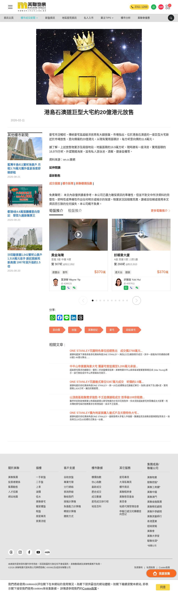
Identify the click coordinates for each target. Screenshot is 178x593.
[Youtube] (38, 552)
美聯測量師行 (154, 516)
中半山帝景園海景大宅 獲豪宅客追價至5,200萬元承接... (104, 366)
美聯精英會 (125, 491)
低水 (38, 496)
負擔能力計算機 (72, 506)
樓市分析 (126, 17)
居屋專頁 (41, 516)
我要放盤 (164, 573)
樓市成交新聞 (28, 17)
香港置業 (152, 521)
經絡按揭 (152, 526)
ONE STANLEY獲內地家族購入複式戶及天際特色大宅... (104, 412)
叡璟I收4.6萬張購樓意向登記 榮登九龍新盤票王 (23, 213)
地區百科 (96, 506)
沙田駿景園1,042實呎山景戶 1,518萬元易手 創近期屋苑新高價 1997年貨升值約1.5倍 (24, 260)
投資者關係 (14, 482)
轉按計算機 (70, 511)
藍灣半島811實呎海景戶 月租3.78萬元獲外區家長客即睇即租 (24, 168)
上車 (38, 486)
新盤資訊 (50, 17)
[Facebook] (29, 552)
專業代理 (69, 482)
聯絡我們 (69, 496)
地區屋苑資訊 (69, 17)
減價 (38, 491)
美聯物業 (152, 477)
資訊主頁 (9, 17)
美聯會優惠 (144, 17)
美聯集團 (13, 477)
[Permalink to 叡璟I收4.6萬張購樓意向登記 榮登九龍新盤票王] (24, 197)
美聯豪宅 (41, 501)
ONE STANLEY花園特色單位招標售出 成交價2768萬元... (106, 350)
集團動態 (13, 486)
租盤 (38, 511)
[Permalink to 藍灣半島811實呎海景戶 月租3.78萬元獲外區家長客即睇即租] (24, 150)
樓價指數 (96, 477)
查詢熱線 (69, 491)
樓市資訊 (124, 486)
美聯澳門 (152, 496)
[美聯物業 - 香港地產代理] (32, 7)
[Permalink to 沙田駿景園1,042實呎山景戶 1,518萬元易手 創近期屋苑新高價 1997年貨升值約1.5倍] (24, 240)
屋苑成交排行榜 (100, 501)
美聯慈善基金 (126, 496)
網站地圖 (13, 496)
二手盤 (39, 482)
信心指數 (96, 482)
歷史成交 (96, 491)
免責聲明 (138, 567)
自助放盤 (69, 477)
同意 (163, 587)
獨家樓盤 (41, 506)
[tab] (56, 210)
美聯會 (151, 531)
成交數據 (96, 496)
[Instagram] (20, 552)
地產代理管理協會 (129, 506)
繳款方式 (69, 516)
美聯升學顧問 (154, 511)
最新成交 (96, 486)
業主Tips (106, 17)
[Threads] (11, 552)
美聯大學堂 (153, 535)
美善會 (123, 501)
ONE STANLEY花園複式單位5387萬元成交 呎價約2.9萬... (107, 381)
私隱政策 (151, 567)
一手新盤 (41, 477)
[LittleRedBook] (47, 552)
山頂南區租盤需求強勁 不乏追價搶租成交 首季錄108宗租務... (107, 397)
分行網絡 (69, 486)
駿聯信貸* (152, 540)
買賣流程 (41, 521)
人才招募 (13, 491)
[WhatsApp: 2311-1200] (153, 7)
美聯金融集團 (154, 501)
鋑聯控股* (152, 482)
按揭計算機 (70, 501)
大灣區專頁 (125, 482)
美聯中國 (152, 492)
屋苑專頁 (124, 477)
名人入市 (89, 17)
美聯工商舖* (153, 487)
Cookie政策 (89, 588)
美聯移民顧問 (154, 506)
